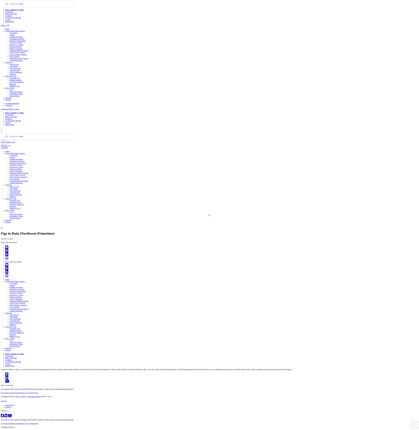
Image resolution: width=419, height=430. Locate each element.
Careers (7, 20)
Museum (13, 74)
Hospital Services (16, 80)
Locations (8, 16)
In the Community (16, 72)
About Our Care (10, 76)
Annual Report (15, 70)
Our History (14, 66)
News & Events (15, 68)
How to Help (9, 88)
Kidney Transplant (16, 49)
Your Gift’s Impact (16, 92)
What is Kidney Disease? (18, 55)
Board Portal (9, 22)
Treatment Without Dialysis (19, 51)
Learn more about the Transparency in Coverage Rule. (19, 393)
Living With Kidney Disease (15, 31)
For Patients (9, 12)
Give (11, 90)
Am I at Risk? (14, 57)
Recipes (8, 100)
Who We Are (14, 64)
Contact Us (9, 105)
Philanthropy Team (16, 94)
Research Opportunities (18, 41)
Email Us (8, 407)
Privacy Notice (21, 396)
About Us (8, 62)
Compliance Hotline (34, 396)
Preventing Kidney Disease (19, 58)
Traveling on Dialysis (17, 39)
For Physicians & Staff (13, 18)
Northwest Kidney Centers (10, 109)
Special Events (15, 96)
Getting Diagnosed (16, 60)
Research (13, 84)
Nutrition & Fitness (16, 37)
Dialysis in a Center (16, 45)
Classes (12, 35)
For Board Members (12, 103)
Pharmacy (8, 98)
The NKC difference (17, 82)
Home (7, 29)
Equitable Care (15, 78)
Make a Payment (11, 14)
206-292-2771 (6, 146)
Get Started (13, 33)
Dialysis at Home (15, 47)
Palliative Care (15, 86)
